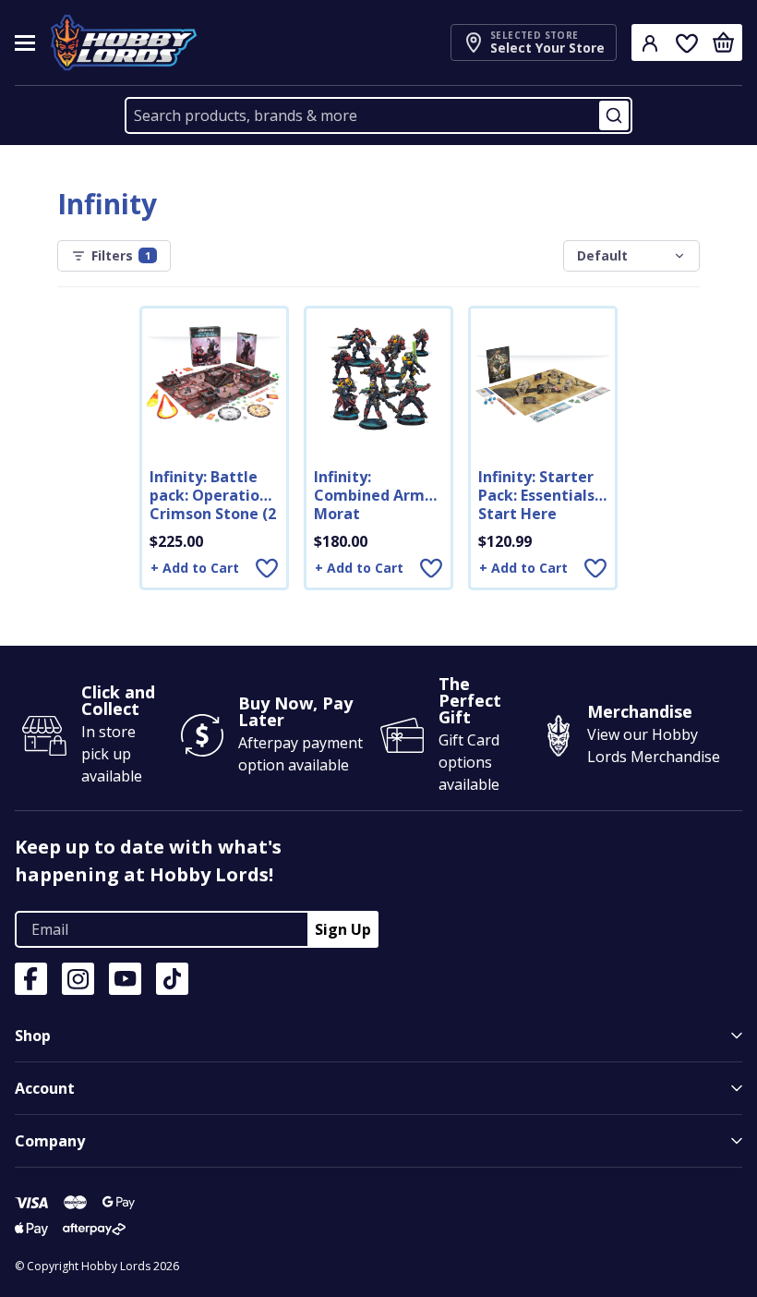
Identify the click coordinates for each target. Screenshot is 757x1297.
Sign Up (343, 929)
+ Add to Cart (194, 567)
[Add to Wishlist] (267, 568)
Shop (33, 1035)
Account (45, 1088)
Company (50, 1141)
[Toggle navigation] (25, 43)
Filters (120, 255)
